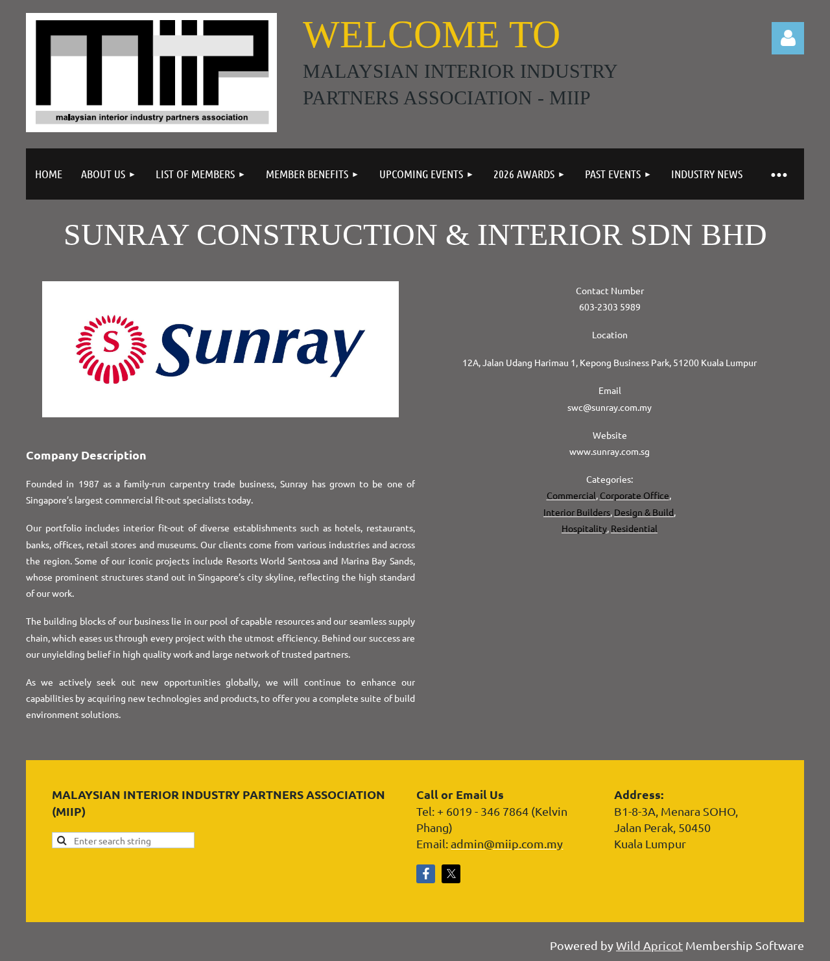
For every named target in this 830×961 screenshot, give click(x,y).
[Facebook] (425, 873)
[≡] (778, 174)
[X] (451, 873)
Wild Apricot (649, 945)
